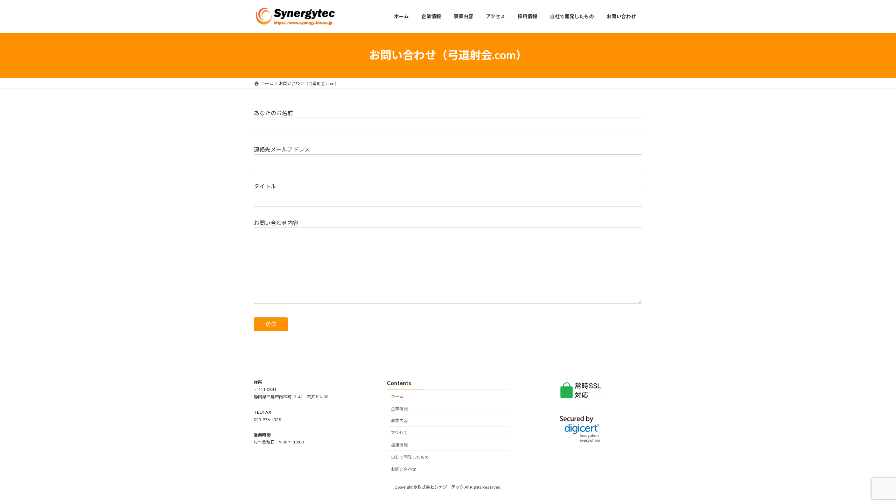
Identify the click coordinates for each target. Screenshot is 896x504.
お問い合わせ (403, 469)
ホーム (397, 396)
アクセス (399, 432)
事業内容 (399, 420)
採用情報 (399, 445)
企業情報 (399, 408)
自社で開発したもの (410, 457)
